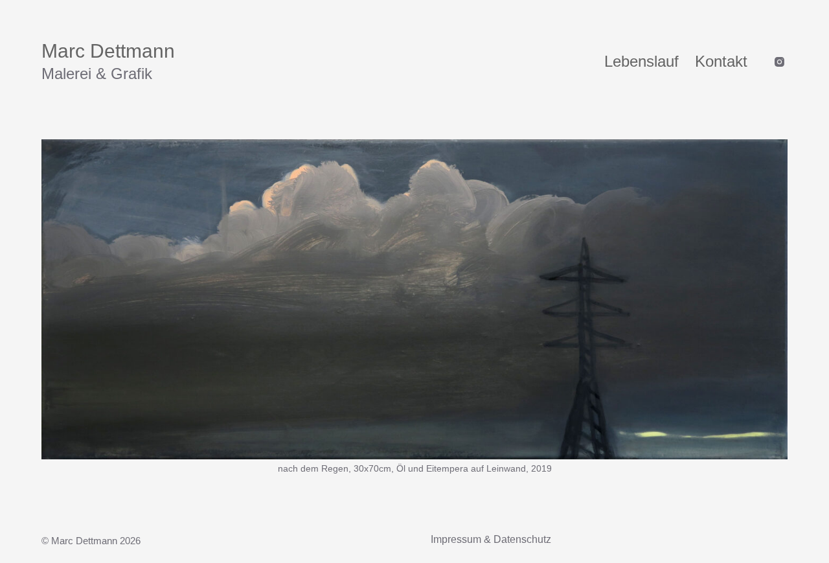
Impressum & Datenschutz (491, 539)
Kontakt (721, 61)
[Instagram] (779, 62)
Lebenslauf (641, 61)
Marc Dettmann (108, 51)
